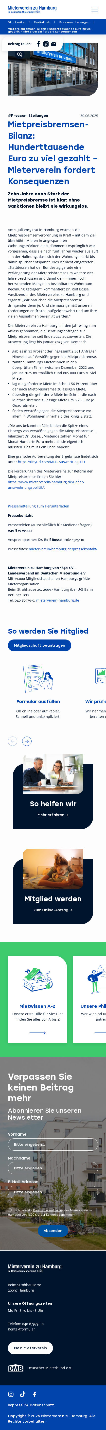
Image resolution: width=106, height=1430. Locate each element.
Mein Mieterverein (30, 1348)
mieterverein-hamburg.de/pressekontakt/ (63, 549)
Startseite (16, 22)
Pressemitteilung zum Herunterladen (38, 506)
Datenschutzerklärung (48, 1210)
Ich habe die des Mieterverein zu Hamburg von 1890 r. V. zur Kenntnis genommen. (50, 1212)
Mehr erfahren (50, 815)
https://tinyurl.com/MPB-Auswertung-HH (51, 461)
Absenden (53, 1230)
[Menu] (94, 9)
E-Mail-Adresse (23, 1181)
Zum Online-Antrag (51, 910)
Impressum (18, 1405)
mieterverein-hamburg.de (57, 600)
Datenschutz (42, 1405)
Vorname (17, 1134)
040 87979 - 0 (33, 1324)
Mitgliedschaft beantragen (39, 645)
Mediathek (42, 22)
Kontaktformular (21, 1329)
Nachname (19, 1158)
